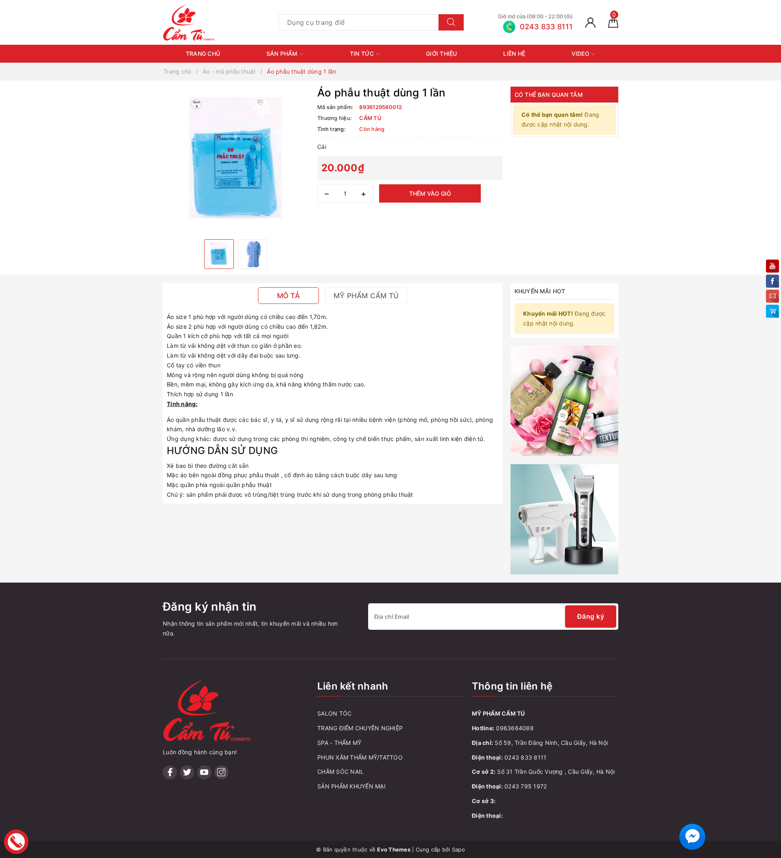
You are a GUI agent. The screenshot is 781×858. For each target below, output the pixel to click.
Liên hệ (514, 53)
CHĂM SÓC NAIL (340, 771)
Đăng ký (590, 616)
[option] (236, 160)
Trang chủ (203, 53)
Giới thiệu (441, 53)
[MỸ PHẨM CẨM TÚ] (189, 21)
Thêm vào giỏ (430, 193)
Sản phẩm (282, 53)
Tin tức (363, 53)
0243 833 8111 (525, 757)
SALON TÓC (334, 713)
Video (581, 53)
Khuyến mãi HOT (540, 291)
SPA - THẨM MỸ (339, 742)
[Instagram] (221, 772)
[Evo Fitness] (564, 400)
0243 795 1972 (525, 786)
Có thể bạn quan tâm (549, 94)
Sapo (458, 849)
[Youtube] (204, 772)
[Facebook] (170, 772)
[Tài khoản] (590, 22)
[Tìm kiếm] (451, 22)
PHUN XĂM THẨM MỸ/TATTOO (360, 757)
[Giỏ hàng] (613, 22)
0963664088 (515, 728)
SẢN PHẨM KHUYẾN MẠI (351, 786)
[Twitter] (187, 772)
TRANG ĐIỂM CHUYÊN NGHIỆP (360, 728)
